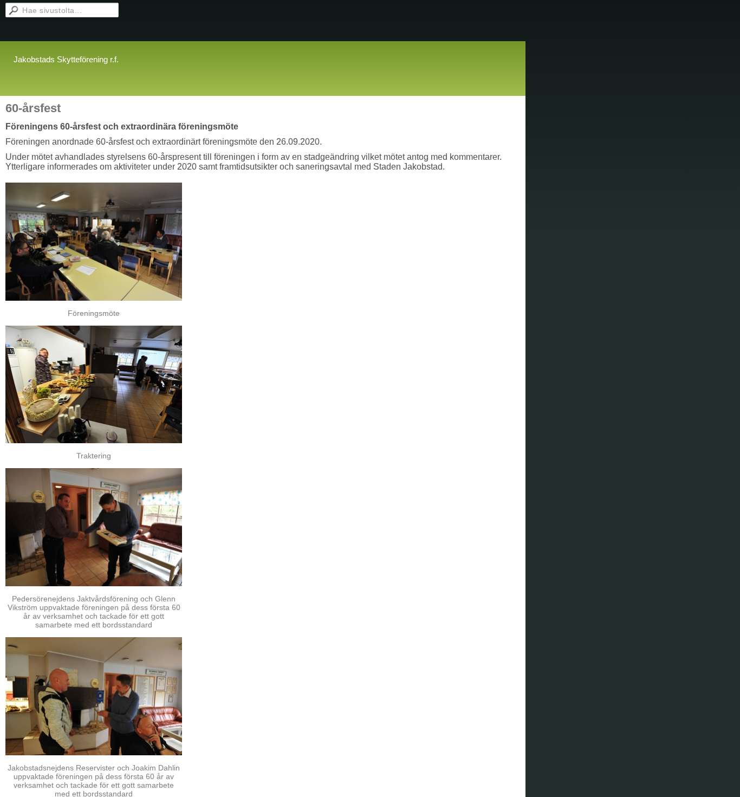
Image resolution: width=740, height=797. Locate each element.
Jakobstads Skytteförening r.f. (66, 59)
